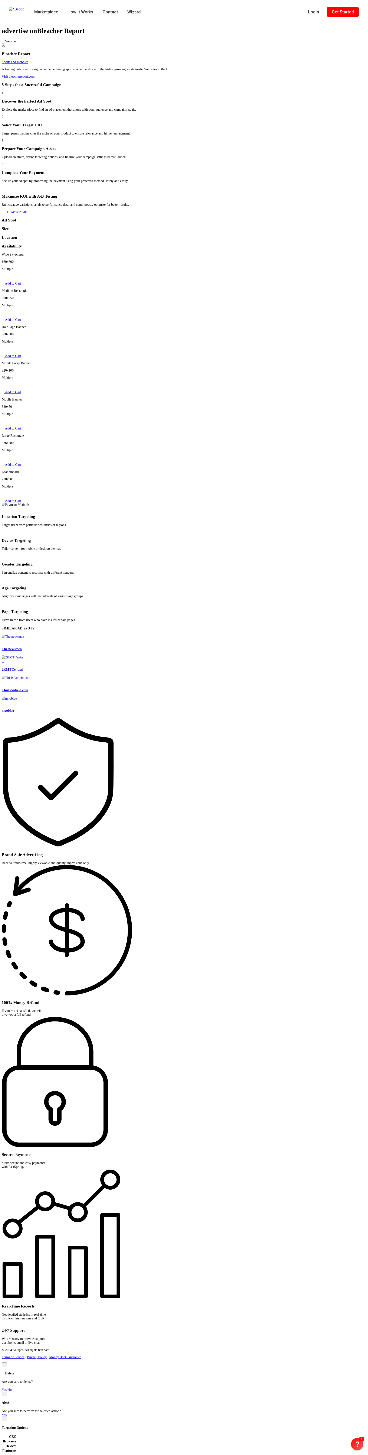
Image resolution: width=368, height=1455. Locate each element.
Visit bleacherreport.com (18, 76)
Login (313, 11)
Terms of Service (13, 1357)
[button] (357, 1444)
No (9, 1389)
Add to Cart (12, 283)
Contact (110, 11)
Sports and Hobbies (15, 62)
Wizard (134, 11)
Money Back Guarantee (65, 1357)
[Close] (4, 1364)
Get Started (343, 11)
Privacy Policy (37, 1357)
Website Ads (18, 212)
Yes (4, 1389)
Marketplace (46, 11)
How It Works (80, 11)
